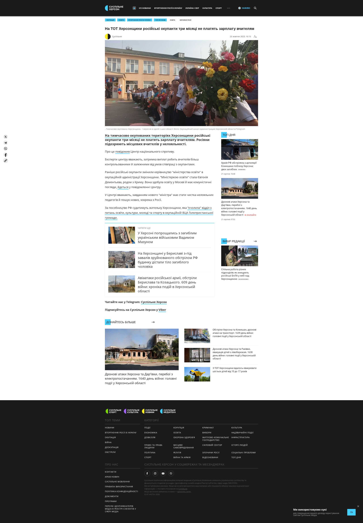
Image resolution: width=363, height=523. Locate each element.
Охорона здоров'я (184, 437)
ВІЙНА (108, 442)
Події (147, 427)
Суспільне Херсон (154, 302)
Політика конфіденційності (121, 491)
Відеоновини (210, 457)
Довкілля (149, 437)
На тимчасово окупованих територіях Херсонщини (149, 135)
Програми (111, 501)
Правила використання (119, 486)
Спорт (219, 8)
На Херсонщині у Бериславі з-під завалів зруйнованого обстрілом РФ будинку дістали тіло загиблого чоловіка (168, 260)
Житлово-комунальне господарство (215, 438)
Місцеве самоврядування (183, 446)
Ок (351, 512)
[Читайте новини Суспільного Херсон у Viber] (171, 473)
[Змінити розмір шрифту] (255, 36)
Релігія (177, 452)
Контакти (110, 471)
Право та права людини (153, 446)
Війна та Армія (182, 457)
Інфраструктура (240, 437)
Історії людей (239, 445)
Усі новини (145, 8)
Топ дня (236, 457)
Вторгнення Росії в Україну (168, 8)
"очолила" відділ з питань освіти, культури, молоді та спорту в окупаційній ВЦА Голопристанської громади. (159, 213)
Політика (149, 452)
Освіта (172, 20)
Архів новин (112, 476)
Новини (109, 427)
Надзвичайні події (242, 432)
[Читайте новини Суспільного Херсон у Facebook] (147, 473)
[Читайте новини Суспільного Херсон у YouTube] (163, 473)
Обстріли (110, 452)
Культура (207, 8)
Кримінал (208, 427)
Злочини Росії (185, 20)
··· (228, 8)
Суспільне (117, 36)
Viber (162, 310)
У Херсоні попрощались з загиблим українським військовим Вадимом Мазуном (167, 237)
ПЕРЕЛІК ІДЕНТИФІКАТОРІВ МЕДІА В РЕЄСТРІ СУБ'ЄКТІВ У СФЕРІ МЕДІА (120, 509)
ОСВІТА (121, 20)
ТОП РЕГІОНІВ (160, 20)
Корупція (178, 427)
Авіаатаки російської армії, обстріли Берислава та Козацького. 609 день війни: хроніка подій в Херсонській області (167, 284)
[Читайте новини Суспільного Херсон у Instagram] (155, 473)
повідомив (122, 151)
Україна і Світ (192, 8)
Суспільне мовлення (117, 481)
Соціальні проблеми (243, 452)
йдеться (123, 187)
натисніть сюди (184, 491)
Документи (111, 496)
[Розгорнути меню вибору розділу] (134, 8)
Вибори (206, 432)
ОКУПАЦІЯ (110, 20)
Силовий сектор (212, 445)
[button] (5, 136)
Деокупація (112, 447)
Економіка (150, 432)
